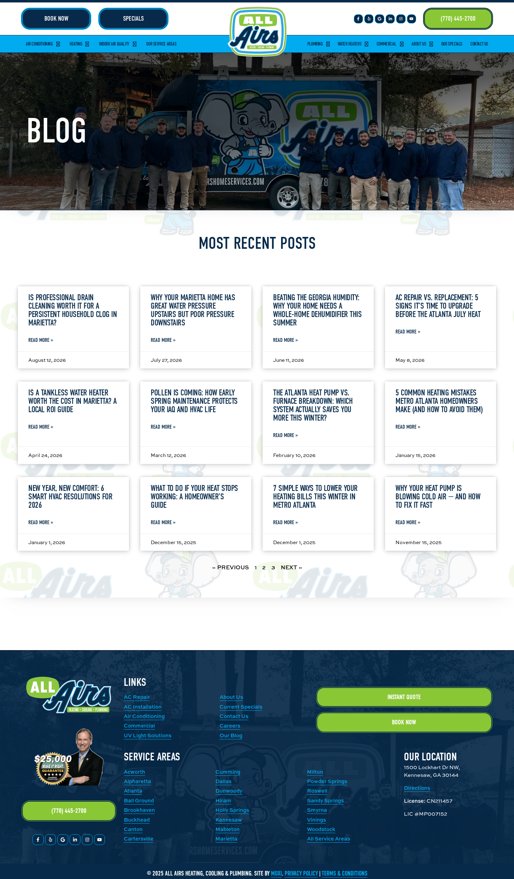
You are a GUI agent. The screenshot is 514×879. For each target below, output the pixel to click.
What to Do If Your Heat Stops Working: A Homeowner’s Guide (194, 496)
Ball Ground (139, 800)
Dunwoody (228, 790)
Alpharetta (137, 781)
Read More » (40, 340)
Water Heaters (349, 44)
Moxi (276, 873)
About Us (419, 44)
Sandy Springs (325, 800)
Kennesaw (228, 819)
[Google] (379, 18)
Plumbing (315, 44)
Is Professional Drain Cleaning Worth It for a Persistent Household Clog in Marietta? (72, 310)
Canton (133, 829)
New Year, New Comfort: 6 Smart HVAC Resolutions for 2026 (70, 496)
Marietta (226, 838)
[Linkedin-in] (390, 18)
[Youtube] (411, 18)
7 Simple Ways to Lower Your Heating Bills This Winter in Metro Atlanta (315, 496)
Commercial (387, 44)
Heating (76, 44)
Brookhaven (139, 810)
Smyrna (317, 810)
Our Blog (231, 735)
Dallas (223, 781)
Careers (230, 725)
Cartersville (139, 838)
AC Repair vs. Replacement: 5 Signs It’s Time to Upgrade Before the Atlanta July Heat (437, 306)
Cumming (227, 771)
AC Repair (137, 697)
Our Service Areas (161, 44)
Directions (417, 788)
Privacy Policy (301, 873)
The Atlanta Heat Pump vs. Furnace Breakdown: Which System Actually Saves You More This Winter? (312, 405)
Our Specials (451, 44)
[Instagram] (400, 18)
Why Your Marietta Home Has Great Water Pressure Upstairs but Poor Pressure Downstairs (193, 310)
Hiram (223, 800)
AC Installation (143, 706)
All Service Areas (328, 838)
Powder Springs (327, 781)
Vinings (316, 819)
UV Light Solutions (147, 735)
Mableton (227, 829)
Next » (291, 567)
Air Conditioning (39, 44)
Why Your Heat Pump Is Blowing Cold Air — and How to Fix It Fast (437, 496)
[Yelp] (368, 18)
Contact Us (479, 44)
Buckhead (137, 819)
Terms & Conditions (344, 873)
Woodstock (321, 829)
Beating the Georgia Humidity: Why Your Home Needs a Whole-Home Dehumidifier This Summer (317, 310)
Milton (315, 771)
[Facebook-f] (358, 18)
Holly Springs (232, 810)
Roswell (317, 790)
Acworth (134, 771)
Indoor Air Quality (114, 44)
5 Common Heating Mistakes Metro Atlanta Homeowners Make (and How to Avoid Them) (439, 401)
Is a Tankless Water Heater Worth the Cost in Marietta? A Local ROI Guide (72, 401)
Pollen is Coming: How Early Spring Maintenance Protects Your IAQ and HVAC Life (194, 401)
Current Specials (241, 706)
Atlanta (133, 790)
